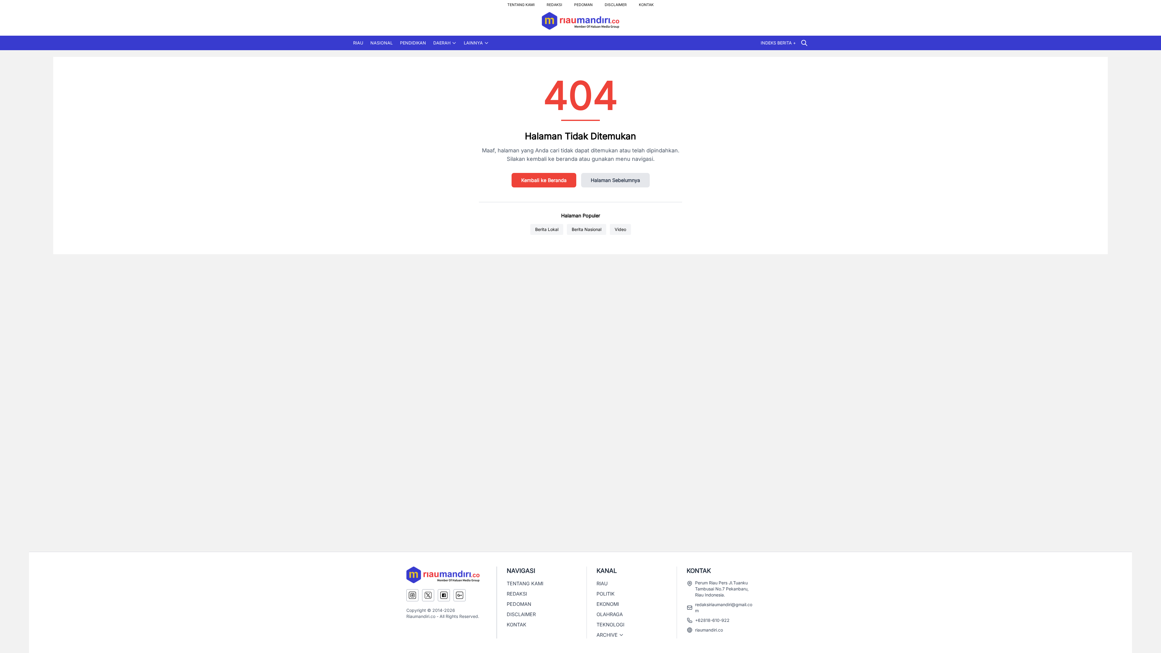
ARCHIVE (607, 635)
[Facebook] (444, 595)
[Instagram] (412, 595)
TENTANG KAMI (521, 3)
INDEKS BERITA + (778, 42)
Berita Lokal (546, 229)
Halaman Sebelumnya (615, 180)
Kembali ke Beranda (544, 180)
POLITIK (606, 594)
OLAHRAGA (610, 614)
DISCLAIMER (616, 3)
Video (620, 229)
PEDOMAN (583, 3)
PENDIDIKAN (413, 42)
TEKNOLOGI (610, 625)
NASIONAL (381, 42)
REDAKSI (554, 3)
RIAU (358, 42)
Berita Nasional (586, 229)
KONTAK (646, 3)
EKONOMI (608, 604)
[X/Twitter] (428, 595)
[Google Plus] (460, 595)
